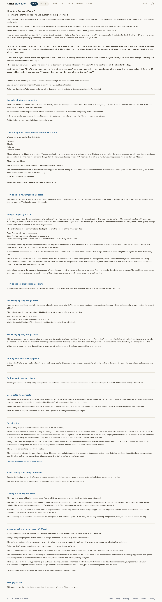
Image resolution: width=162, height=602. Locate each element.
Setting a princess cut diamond (22, 378)
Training (80, 4)
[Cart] (152, 3)
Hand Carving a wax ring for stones (24, 472)
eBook (42, 4)
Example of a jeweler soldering (22, 100)
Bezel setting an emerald (19, 394)
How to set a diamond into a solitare (25, 283)
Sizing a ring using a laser (19, 214)
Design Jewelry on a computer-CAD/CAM (27, 529)
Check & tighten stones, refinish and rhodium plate (32, 132)
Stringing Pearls (14, 582)
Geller (16, 4)
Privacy (152, 598)
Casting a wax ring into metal (21, 493)
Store (34, 4)
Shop (63, 4)
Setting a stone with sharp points (23, 358)
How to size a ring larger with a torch (25, 194)
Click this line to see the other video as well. (25, 461)
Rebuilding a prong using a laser (22, 334)
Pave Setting (13, 423)
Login (145, 4)
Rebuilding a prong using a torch (22, 300)
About (55, 4)
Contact (90, 4)
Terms (143, 598)
